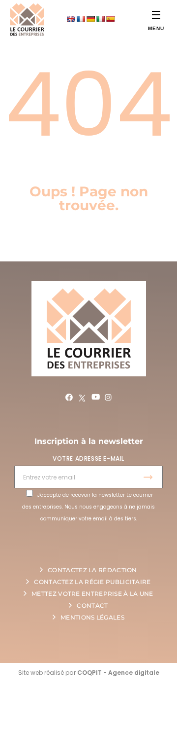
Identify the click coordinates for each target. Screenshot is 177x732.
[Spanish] (110, 19)
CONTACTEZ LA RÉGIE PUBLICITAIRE (92, 582)
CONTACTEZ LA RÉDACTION (92, 570)
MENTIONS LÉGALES (92, 617)
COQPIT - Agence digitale (118, 672)
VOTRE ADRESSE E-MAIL (88, 458)
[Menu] (156, 14)
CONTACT (92, 605)
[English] (70, 19)
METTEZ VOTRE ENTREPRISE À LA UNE (92, 593)
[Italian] (100, 19)
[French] (80, 19)
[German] (90, 19)
